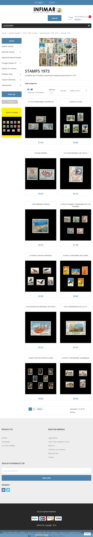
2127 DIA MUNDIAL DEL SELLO (75, 153)
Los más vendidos (8, 446)
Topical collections (9, 80)
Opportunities (7, 85)
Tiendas (51, 457)
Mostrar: (52, 89)
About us (51, 446)
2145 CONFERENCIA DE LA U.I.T (75, 307)
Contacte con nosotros (56, 449)
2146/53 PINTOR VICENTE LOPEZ (40, 358)
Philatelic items (7, 74)
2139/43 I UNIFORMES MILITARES (75, 255)
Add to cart (35, 123)
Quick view (40, 123)
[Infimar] (12, 122)
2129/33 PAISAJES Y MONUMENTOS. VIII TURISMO (76, 205)
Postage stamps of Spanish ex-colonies (9, 66)
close (87, 534)
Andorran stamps (8, 52)
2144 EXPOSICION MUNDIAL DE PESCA (40, 307)
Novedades (6, 442)
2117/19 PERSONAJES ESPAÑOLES (41, 102)
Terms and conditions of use (58, 442)
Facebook (3, 490)
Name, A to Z (79, 90)
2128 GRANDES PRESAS (41, 204)
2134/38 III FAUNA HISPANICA (40, 255)
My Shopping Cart (82, 18)
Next (40, 409)
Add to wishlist (46, 123)
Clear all (10, 102)
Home (11, 41)
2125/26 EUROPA (40, 153)
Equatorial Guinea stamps (11, 57)
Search (55, 18)
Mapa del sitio (53, 453)
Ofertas (4, 438)
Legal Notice (53, 438)
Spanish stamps (7, 46)
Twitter (8, 490)
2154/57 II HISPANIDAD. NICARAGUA (75, 358)
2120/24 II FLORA (75, 102)
